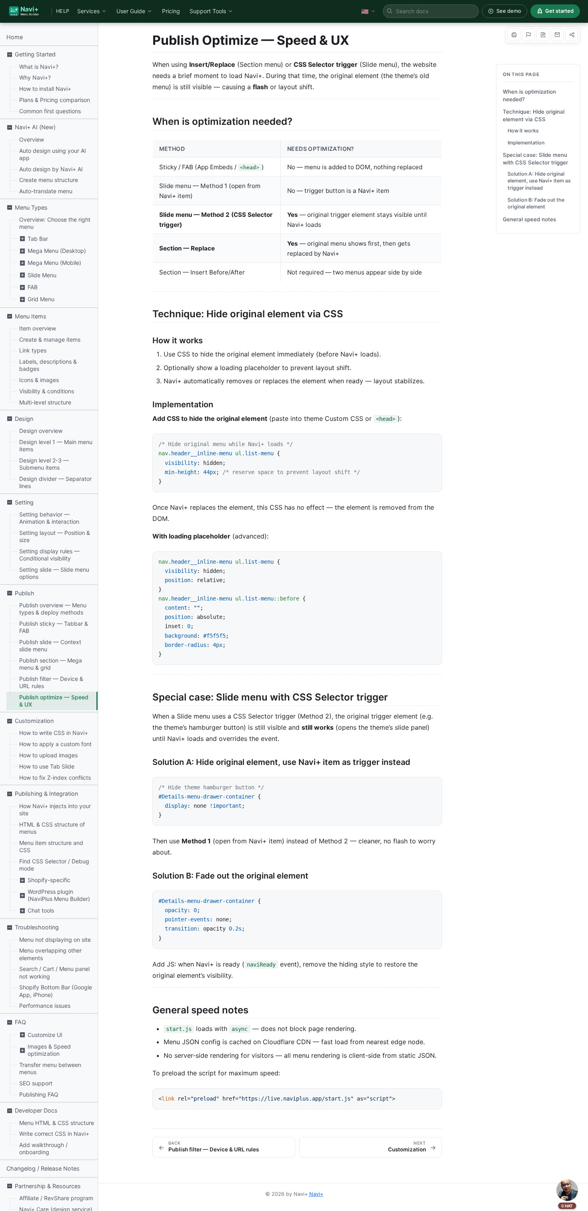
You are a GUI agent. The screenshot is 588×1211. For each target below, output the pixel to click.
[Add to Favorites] (528, 34)
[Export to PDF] (542, 34)
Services (88, 11)
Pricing (171, 11)
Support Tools (208, 11)
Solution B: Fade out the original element (536, 203)
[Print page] (514, 34)
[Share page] (571, 34)
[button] (49, 54)
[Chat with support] (567, 1190)
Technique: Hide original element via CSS (533, 115)
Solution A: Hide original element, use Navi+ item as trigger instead (539, 181)
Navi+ (316, 1194)
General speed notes (529, 219)
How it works (523, 131)
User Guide (130, 11)
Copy (427, 443)
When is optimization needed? (529, 95)
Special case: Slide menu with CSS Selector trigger (535, 159)
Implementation (526, 143)
